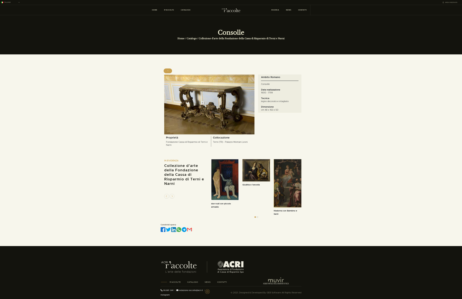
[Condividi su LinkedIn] (173, 229)
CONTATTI (222, 282)
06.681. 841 (168, 290)
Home (181, 38)
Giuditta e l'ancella (251, 184)
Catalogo (192, 38)
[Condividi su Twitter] (168, 229)
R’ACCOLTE (175, 282)
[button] (255, 217)
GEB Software (274, 292)
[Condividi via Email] (189, 229)
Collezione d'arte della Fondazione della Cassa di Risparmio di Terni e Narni (242, 38)
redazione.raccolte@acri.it (190, 290)
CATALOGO (192, 282)
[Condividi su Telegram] (184, 229)
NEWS (208, 282)
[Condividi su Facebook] (163, 229)
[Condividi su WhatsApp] (179, 229)
